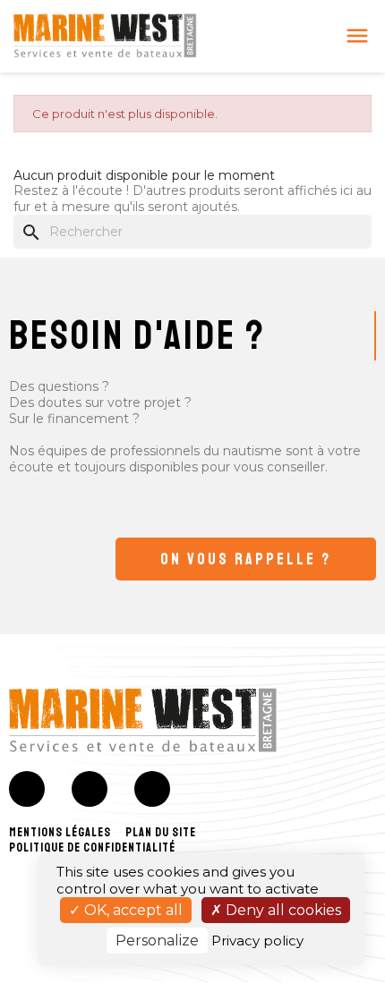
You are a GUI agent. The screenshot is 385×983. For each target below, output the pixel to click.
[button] (246, 559)
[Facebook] (27, 789)
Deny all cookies (281, 910)
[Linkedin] (152, 789)
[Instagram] (89, 789)
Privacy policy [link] (257, 940)
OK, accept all (132, 910)
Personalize (157, 940)
